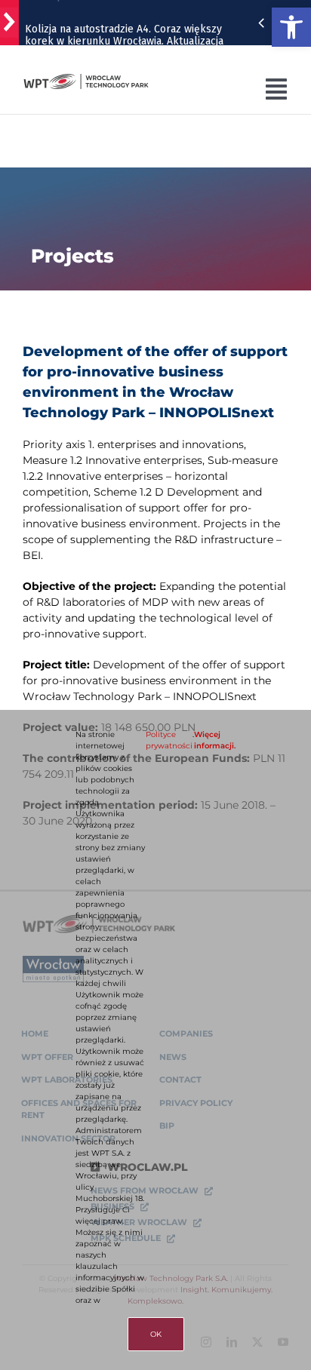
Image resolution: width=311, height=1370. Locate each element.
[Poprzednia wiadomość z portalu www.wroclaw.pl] (261, 22)
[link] (291, 27)
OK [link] (156, 1334)
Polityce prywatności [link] (169, 740)
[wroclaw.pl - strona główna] (9, 22)
